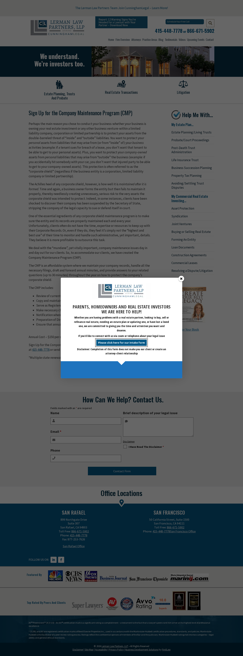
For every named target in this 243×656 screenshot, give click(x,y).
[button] (181, 278)
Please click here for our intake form (121, 342)
